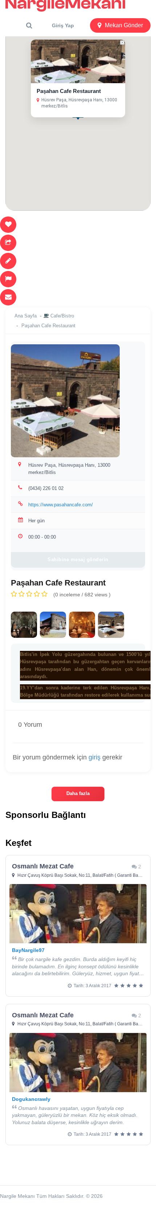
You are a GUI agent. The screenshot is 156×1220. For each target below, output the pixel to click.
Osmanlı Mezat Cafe (43, 866)
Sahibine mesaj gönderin (78, 559)
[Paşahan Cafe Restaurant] (24, 625)
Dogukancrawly (31, 1099)
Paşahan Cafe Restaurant (69, 91)
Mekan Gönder (124, 25)
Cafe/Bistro (62, 316)
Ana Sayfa (26, 316)
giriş (94, 757)
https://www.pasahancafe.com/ (60, 504)
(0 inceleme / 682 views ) (82, 594)
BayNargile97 (28, 950)
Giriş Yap (63, 25)
